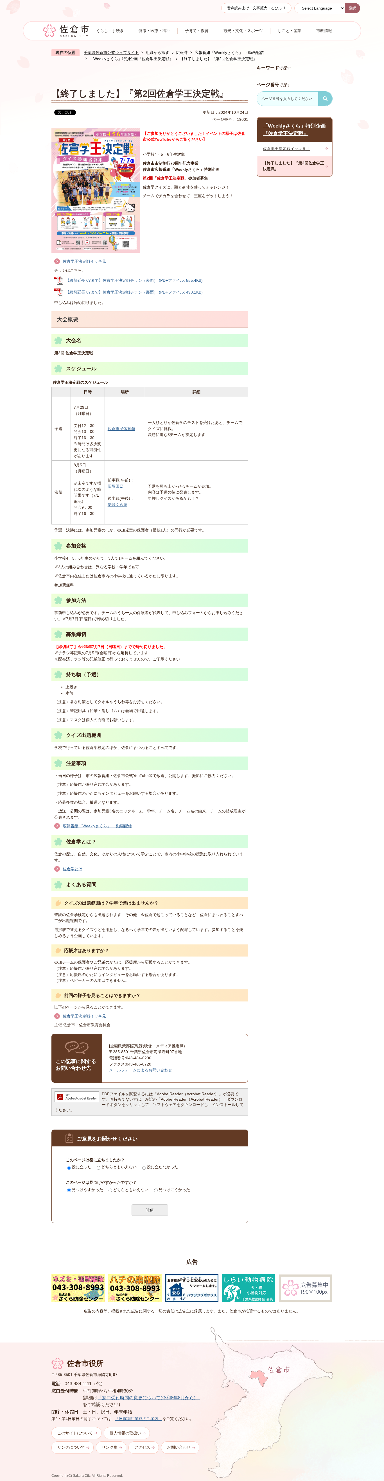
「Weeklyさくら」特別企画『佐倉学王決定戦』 (131, 58)
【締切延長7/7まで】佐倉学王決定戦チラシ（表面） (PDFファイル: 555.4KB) (134, 280)
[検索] (325, 99)
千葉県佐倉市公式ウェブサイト (111, 52)
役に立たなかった (162, 1167)
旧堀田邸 (115, 486)
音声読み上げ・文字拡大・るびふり (256, 8)
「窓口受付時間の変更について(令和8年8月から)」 (149, 1397)
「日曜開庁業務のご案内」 (138, 1418)
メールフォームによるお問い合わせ (140, 1070)
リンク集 (110, 1447)
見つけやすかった (87, 1189)
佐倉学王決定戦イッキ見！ (86, 261)
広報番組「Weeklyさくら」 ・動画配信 (229, 52)
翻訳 (352, 8)
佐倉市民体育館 (121, 428)
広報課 (182, 52)
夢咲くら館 (117, 504)
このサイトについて (75, 1433)
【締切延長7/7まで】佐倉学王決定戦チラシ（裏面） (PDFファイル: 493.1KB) (134, 292)
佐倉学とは (72, 869)
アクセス (142, 1447)
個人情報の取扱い (125, 1433)
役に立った (81, 1167)
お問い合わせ (179, 1447)
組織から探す (157, 52)
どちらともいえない (119, 1167)
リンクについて (71, 1447)
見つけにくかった (174, 1189)
